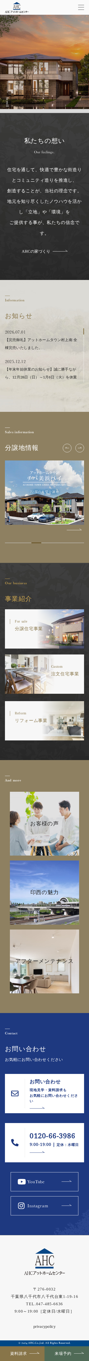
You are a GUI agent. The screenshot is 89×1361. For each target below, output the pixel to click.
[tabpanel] (44, 495)
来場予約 (63, 1353)
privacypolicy (44, 1326)
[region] (44, 355)
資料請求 (18, 1353)
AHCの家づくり (36, 251)
